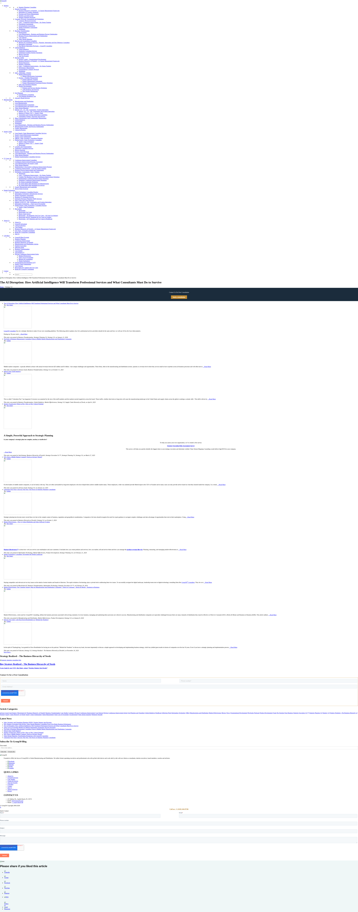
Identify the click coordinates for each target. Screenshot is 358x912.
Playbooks (251, 713)
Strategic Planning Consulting (27, 7)
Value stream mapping (84, 714)
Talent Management (48, 714)
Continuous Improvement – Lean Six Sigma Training (30, 168)
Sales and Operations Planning (28, 84)
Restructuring (23, 32)
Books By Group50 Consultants (24, 269)
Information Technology (178, 713)
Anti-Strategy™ (19, 252)
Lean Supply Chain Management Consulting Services (31, 133)
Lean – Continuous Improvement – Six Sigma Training (35, 22)
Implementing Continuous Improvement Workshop (34, 178)
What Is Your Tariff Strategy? (12, 371)
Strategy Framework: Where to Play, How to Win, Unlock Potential (23, 404)
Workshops (22, 29)
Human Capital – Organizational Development (32, 59)
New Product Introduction (30, 91)
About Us (7, 220)
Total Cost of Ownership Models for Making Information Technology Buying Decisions (30, 727)
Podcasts (256, 713)
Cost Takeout (22, 37)
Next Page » (7, 652)
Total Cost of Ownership (26, 257)
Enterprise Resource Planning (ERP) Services (28, 199)
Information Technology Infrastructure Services (29, 194)
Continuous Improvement (22, 241)
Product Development (25, 86)
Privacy (9, 791)
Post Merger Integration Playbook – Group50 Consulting (35, 46)
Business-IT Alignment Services (24, 197)
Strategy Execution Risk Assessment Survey (181, 446)
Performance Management (26, 68)
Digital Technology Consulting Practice (26, 192)
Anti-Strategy (13, 713)
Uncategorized (73, 714)
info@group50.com (17, 801)
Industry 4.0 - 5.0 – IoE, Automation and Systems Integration (37, 111)
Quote (275, 713)
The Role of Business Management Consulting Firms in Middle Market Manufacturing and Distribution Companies (38, 339)
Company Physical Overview (27, 21)
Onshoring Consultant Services (28, 51)
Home (2, 287)
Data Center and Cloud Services (24, 200)
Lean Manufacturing (21, 103)
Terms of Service (12, 789)
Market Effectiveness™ (11, 549)
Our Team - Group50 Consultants (25, 230)
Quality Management (21, 128)
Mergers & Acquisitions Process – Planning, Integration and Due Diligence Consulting (44, 42)
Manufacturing (8, 99)
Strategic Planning (20, 239)
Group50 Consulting (10, 331)
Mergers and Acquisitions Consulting (26, 41)
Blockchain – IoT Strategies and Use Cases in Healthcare (35, 219)
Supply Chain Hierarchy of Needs (15, 714)
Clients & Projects (20, 130)
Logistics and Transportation (23, 147)
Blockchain (22, 145)
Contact (6, 271)
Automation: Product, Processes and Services (32, 116)
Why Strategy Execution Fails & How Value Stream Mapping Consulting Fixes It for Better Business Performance (37, 724)
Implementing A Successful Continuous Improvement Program (33, 167)
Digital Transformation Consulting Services (27, 157)
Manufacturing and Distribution (24, 101)
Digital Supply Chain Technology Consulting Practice (31, 205)
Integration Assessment (25, 44)
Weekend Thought (96, 714)
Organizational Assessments (27, 26)
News (228, 713)
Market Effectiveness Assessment (32, 76)
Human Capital (19, 57)
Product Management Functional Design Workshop (37, 83)
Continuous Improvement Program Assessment (29, 162)
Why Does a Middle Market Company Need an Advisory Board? (23, 457)
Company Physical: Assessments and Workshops (29, 19)
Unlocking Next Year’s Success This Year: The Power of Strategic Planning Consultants (29, 489)
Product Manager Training (30, 79)
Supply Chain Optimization (23, 136)
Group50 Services (12, 777)
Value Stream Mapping (25, 39)
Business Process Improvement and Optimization (33, 36)
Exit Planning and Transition (136, 713)
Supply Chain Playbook (22, 152)
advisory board (4, 713)
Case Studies (18, 227)
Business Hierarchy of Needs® (24, 242)
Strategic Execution (20, 246)
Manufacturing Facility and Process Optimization (29, 126)
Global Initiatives (20, 47)
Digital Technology (9, 190)
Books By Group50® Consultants (25, 232)
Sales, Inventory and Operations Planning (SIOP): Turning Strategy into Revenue (28, 722)
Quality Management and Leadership (26, 187)
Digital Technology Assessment (28, 27)
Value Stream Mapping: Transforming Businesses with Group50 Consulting (26, 736)
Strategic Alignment (24, 64)
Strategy (6, 5)
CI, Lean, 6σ (7, 158)
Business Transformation (22, 31)
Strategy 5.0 (326, 713)
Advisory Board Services (22, 98)
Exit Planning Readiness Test (27, 96)
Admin (9, 340)
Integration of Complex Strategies (28, 12)
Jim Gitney (10, 305)
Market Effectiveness (25, 74)
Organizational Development (238, 713)
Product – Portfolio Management (28, 78)
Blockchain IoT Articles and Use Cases (26, 267)
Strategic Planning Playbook (27, 17)
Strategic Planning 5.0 (315, 713)
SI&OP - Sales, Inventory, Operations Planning (29, 138)
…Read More (23, 334)
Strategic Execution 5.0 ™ (301, 713)
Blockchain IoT (22, 713)
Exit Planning (19, 93)
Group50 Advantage (21, 224)
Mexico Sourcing (24, 54)
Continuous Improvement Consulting (26, 160)
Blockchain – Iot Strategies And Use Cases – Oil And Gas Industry (38, 215)
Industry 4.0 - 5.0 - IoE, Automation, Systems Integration (31, 110)
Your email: (3, 745)
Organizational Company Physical (29, 69)
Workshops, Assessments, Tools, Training (27, 172)
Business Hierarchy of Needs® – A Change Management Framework (39, 10)
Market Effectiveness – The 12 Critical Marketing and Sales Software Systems (27, 522)
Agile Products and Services (30, 89)
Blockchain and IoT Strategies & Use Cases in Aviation (35, 217)
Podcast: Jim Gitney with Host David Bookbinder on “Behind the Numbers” (26, 620)
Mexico (224, 713)
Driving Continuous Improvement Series (27, 254)
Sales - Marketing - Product (23, 73)
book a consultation (179, 297)
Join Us (17, 234)
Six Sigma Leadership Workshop (28, 182)
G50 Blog (7, 236)
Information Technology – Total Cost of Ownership (30, 204)
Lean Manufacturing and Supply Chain (26, 106)
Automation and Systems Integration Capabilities (33, 115)
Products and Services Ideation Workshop (34, 88)
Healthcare (158, 713)
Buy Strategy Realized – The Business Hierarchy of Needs (27, 664)
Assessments (18, 121)
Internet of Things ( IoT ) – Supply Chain (31, 113)
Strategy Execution (20, 9)
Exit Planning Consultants (26, 94)
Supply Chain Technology (26, 141)
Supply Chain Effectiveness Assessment (26, 135)
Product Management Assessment (32, 81)
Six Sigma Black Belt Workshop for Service (32, 185)
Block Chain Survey (25, 214)
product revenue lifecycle (135, 549)
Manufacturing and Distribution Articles (26, 244)
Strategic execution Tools (26, 16)
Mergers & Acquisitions (26, 259)
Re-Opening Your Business (285, 713)
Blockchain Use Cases (25, 212)
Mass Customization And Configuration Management (30, 118)
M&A (188, 713)
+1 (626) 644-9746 (17, 802)
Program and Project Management (29, 14)
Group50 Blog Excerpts (22, 237)
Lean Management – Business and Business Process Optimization (38, 34)
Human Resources (24, 63)
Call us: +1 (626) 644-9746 (179, 809)
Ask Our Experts (24, 56)
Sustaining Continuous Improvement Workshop (33, 180)
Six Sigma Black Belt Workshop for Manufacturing (34, 183)
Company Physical (74, 713)
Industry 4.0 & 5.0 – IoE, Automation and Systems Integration (33, 202)
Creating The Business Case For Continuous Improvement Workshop (39, 177)
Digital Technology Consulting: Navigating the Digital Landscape (23, 554)
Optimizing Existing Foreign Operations (30, 52)
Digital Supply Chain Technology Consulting (28, 140)
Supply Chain (8, 131)
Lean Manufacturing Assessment (24, 105)
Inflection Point (19, 247)
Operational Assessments (26, 24)
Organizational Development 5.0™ (25, 262)
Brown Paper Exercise (21, 188)
